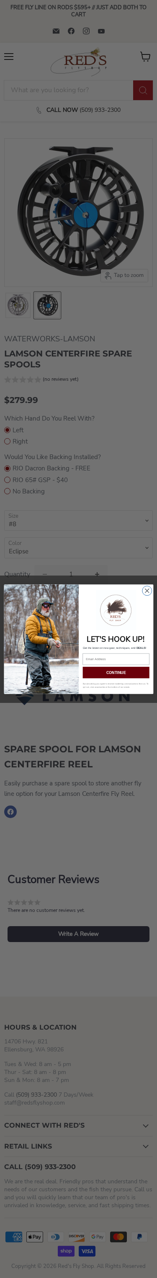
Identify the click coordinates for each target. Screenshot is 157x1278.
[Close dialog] (147, 590)
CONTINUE (116, 672)
